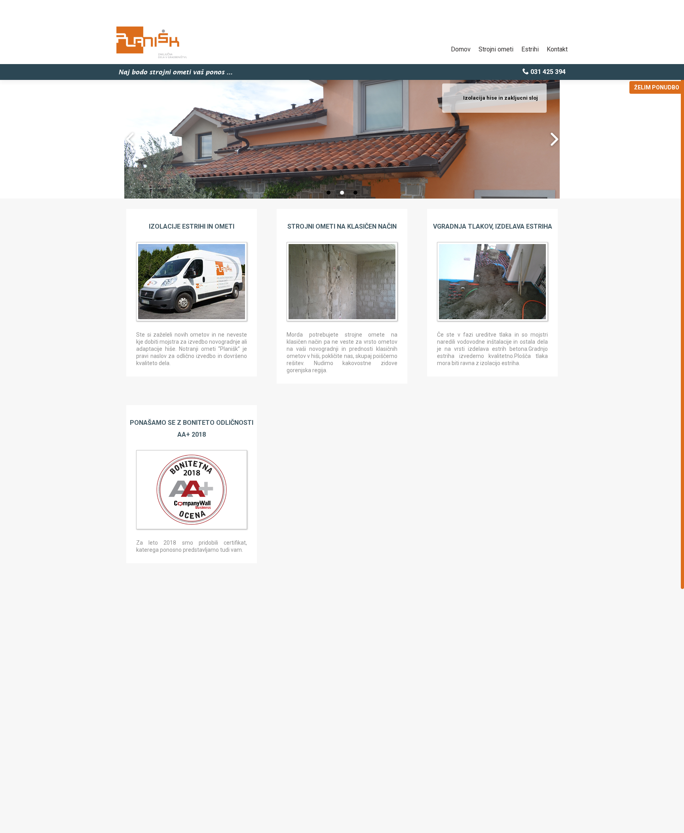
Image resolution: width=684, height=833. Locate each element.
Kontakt (557, 49)
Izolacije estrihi (177, 226)
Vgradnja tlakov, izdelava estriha (492, 226)
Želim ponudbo (656, 87)
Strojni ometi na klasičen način (342, 226)
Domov (461, 49)
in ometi (220, 226)
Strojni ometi (496, 49)
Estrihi (530, 49)
